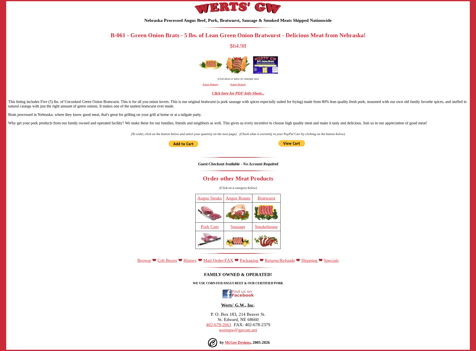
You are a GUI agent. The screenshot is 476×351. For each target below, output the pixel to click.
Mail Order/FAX (218, 260)
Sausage (238, 226)
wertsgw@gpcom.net (238, 329)
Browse (144, 260)
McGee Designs (238, 342)
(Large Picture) (210, 84)
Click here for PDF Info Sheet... (238, 93)
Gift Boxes (167, 260)
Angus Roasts (238, 198)
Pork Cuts (210, 226)
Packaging (249, 260)
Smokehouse (266, 226)
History (190, 260)
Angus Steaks (209, 198)
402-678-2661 (218, 324)
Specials (331, 260)
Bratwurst (266, 198)
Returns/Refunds (280, 260)
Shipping (309, 260)
